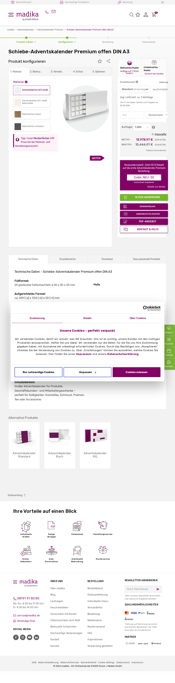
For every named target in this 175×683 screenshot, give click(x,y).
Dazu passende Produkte (146, 259)
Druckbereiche (67, 259)
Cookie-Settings (106, 662)
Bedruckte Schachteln (63, 626)
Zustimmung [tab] (37, 318)
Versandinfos (95, 607)
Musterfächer (41, 138)
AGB (34, 662)
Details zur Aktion (156, 186)
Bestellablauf (95, 588)
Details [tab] (87, 318)
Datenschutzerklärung (123, 354)
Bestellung (96, 581)
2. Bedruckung (37, 71)
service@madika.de (28, 615)
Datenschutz (123, 662)
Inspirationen (95, 639)
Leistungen (56, 601)
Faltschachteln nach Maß (65, 620)
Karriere (54, 646)
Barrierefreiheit (88, 662)
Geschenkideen (59, 607)
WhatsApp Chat (26, 621)
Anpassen (85, 372)
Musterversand (96, 626)
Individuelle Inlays (98, 601)
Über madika (57, 588)
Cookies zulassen (136, 372)
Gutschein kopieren (144, 182)
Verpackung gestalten (100, 646)
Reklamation (95, 620)
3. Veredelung (58, 71)
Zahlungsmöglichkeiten (141, 611)
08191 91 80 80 (27, 598)
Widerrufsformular (69, 662)
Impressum (84, 354)
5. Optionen (99, 71)
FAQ (90, 633)
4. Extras (78, 71)
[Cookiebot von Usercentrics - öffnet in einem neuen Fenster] (145, 308)
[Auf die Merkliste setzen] (100, 61)
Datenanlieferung (98, 594)
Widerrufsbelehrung (48, 662)
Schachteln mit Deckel (63, 614)
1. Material (15, 71)
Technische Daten (28, 259)
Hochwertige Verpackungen (66, 633)
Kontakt (54, 639)
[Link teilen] (108, 61)
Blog (53, 594)
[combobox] (157, 115)
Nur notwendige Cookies (38, 372)
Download (107, 259)
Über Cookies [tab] (138, 318)
